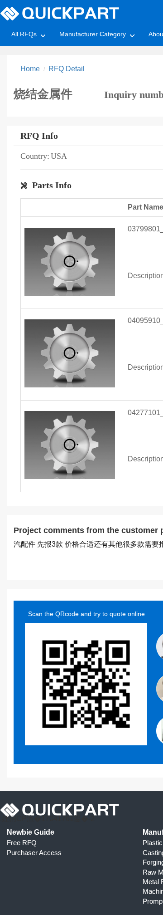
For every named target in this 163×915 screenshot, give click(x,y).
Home (30, 69)
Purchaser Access (34, 852)
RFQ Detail (66, 69)
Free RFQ (22, 842)
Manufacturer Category (92, 34)
